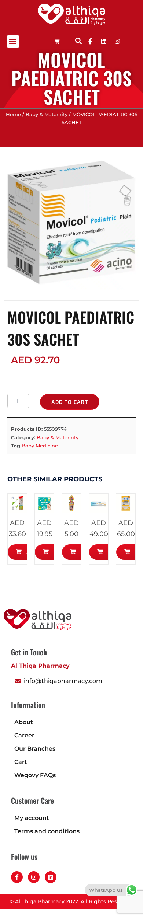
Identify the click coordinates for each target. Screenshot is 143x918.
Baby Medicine (40, 445)
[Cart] (57, 41)
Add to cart (69, 402)
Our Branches (34, 748)
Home (13, 114)
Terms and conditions (47, 831)
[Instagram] (34, 877)
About (23, 722)
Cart (20, 761)
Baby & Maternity (46, 114)
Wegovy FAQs (35, 775)
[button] (13, 41)
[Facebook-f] (17, 877)
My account (31, 817)
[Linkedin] (104, 41)
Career (24, 735)
